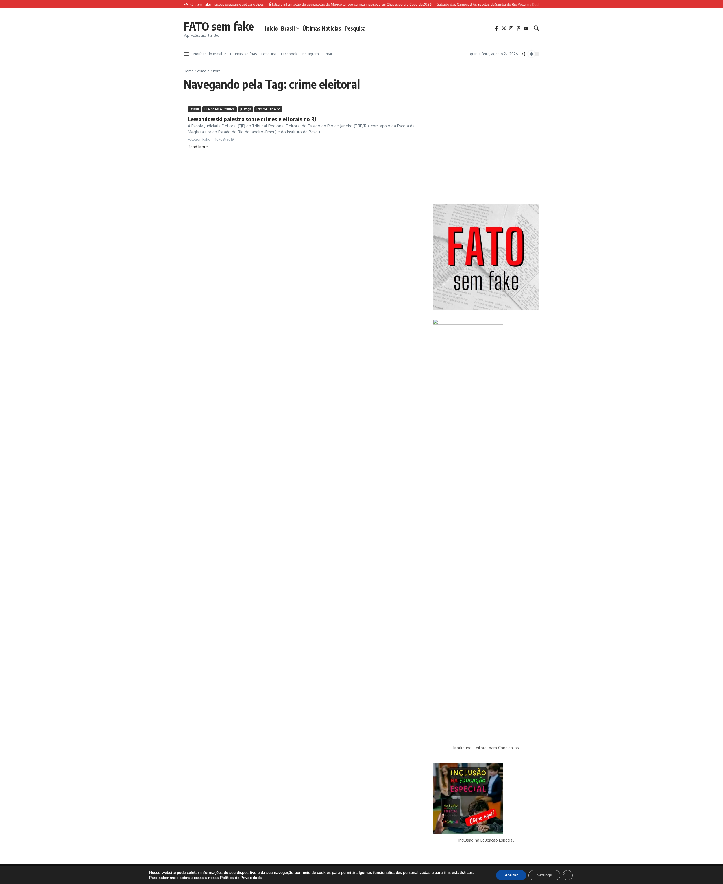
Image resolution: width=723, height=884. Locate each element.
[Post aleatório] (523, 54)
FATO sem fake (219, 26)
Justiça (245, 109)
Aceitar (511, 875)
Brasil (288, 28)
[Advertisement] (486, 150)
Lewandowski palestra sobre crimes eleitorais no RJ (252, 118)
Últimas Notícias (321, 28)
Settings (544, 875)
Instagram (310, 53)
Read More (198, 146)
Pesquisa (355, 28)
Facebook (289, 53)
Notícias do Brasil (207, 53)
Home (189, 71)
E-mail (328, 53)
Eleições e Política (219, 109)
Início (271, 28)
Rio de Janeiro (268, 109)
